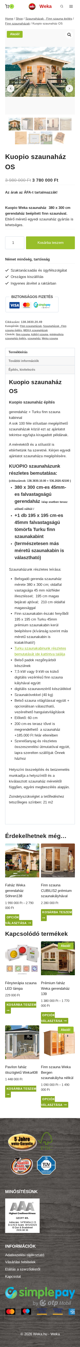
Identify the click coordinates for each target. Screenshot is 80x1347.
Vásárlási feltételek (20, 1262)
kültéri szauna (39, 334)
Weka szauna (50, 338)
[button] (69, 35)
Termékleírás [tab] (18, 352)
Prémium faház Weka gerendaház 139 (55, 988)
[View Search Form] (61, 6)
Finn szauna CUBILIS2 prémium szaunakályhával (56, 890)
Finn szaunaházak (31, 326)
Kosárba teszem (51, 243)
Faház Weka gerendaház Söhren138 (15, 890)
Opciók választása (16, 920)
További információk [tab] (24, 361)
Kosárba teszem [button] (57, 912)
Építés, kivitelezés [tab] (22, 369)
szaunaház (34, 338)
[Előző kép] (11, 88)
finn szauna (23, 334)
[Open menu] (71, 6)
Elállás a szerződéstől (22, 1269)
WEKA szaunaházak (35, 330)
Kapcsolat (13, 1277)
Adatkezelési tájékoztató (24, 1255)
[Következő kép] (69, 88)
